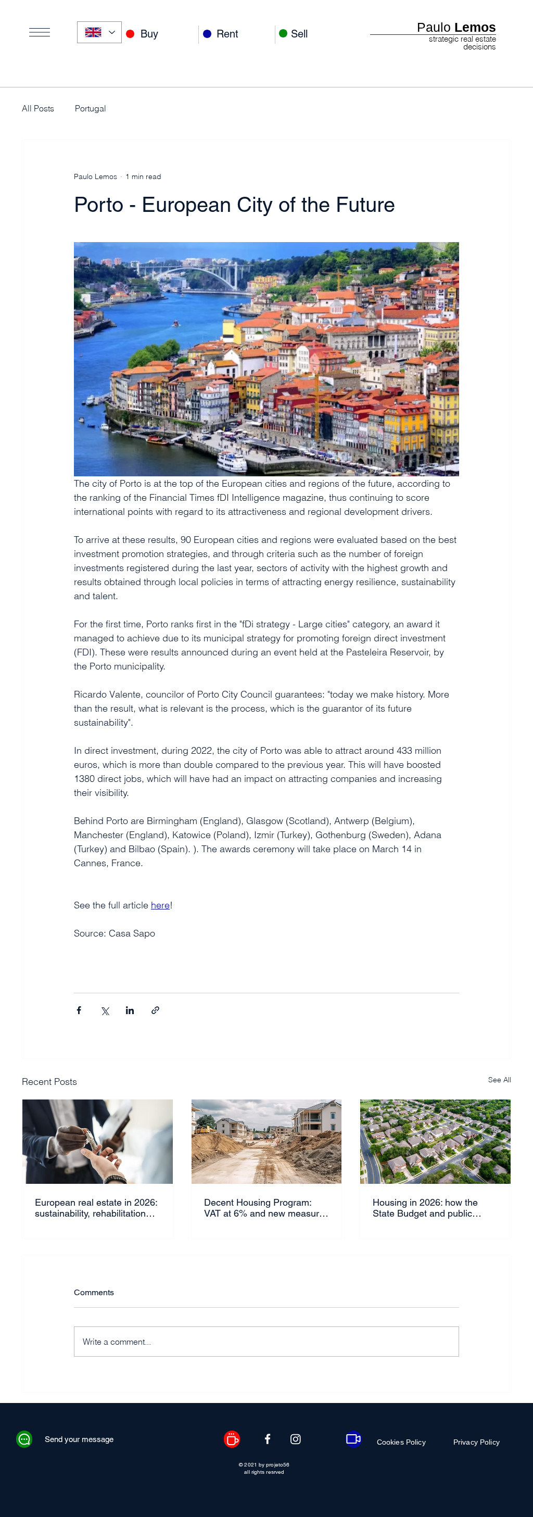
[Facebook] (267, 1439)
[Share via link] (155, 1010)
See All (499, 1079)
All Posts (38, 108)
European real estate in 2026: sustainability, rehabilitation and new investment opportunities (96, 1208)
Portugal (90, 108)
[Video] (354, 1439)
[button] (39, 32)
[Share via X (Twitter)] (104, 1010)
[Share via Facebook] (79, 1010)
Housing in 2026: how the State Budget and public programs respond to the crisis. (425, 1208)
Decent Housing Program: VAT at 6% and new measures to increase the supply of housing (266, 1208)
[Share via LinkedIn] (130, 1010)
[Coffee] (232, 1439)
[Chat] (24, 1439)
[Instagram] (295, 1439)
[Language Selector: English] (99, 32)
